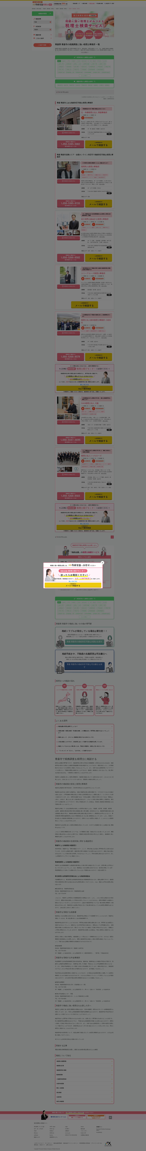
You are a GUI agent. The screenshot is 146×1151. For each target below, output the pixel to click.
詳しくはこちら (73, 581)
